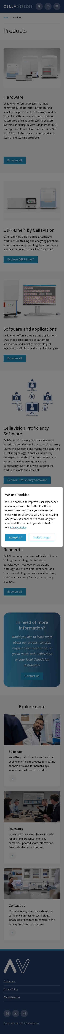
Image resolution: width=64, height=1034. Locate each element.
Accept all (15, 537)
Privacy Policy (18, 527)
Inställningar (42, 537)
